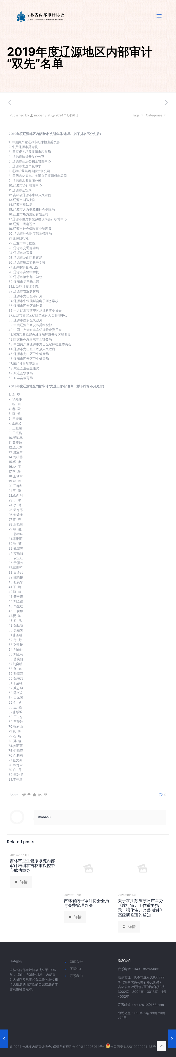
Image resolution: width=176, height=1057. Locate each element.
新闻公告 (76, 961)
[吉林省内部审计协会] (41, 16)
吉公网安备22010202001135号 (133, 1047)
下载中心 (76, 969)
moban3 (40, 115)
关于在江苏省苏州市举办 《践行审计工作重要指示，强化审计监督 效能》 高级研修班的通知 (141, 907)
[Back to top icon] (161, 1046)
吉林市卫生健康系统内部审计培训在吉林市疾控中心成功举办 (32, 865)
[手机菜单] (159, 16)
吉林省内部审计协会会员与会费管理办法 (86, 903)
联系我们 (76, 976)
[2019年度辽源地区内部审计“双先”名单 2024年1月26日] (4, 1038)
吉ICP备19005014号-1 (89, 1047)
